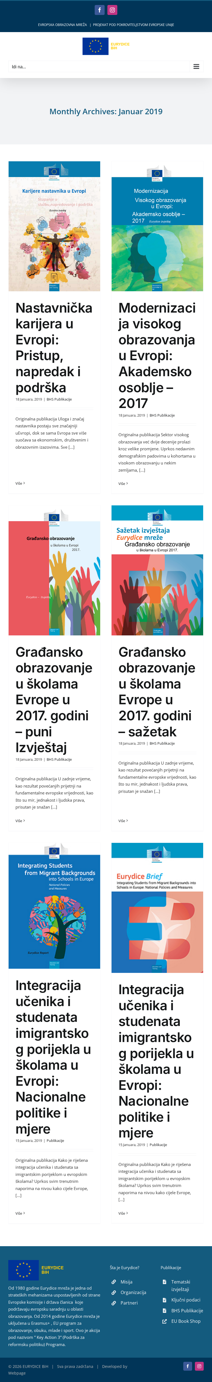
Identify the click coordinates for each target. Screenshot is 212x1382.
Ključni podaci (185, 1300)
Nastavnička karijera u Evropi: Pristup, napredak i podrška (53, 348)
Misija (126, 1282)
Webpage (17, 1373)
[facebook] (187, 1366)
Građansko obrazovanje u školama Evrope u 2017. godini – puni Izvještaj (53, 700)
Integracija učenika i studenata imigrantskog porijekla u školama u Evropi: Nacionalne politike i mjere (53, 1057)
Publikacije (55, 1140)
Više (18, 483)
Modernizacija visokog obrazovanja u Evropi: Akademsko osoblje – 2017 (157, 356)
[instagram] (199, 1366)
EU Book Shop (186, 1321)
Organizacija (133, 1292)
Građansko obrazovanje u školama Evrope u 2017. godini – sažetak (156, 692)
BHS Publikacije (59, 399)
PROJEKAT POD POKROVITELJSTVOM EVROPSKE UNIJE (133, 24)
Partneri (129, 1303)
